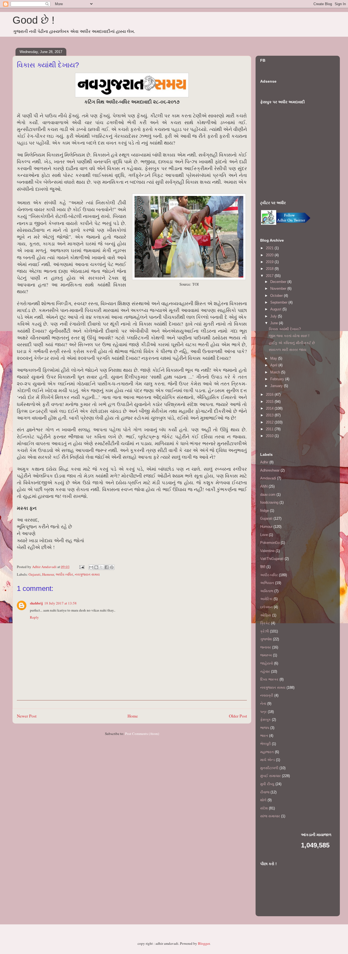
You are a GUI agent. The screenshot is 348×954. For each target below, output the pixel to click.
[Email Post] (81, 566)
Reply (34, 617)
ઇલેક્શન (266, 607)
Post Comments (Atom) (142, 733)
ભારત (264, 736)
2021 (270, 248)
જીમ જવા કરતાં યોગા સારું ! (289, 336)
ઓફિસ (265, 615)
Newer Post (26, 716)
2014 (270, 408)
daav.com (267, 494)
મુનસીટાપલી (269, 768)
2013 (270, 415)
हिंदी (262, 567)
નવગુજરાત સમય (87, 574)
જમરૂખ (266, 655)
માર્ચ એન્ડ (267, 760)
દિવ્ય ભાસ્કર (269, 679)
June (274, 323)
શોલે (263, 800)
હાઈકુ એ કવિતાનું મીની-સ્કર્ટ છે (292, 343)
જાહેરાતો (266, 663)
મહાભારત (267, 752)
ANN (264, 486)
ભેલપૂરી (265, 744)
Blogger (204, 943)
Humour (48, 574)
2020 (270, 255)
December (278, 282)
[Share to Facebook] (106, 567)
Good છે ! (34, 20)
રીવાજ (264, 792)
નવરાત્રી (266, 695)
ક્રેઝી (264, 631)
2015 (270, 402)
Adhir (264, 462)
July (274, 316)
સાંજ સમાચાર (270, 816)
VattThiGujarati (272, 559)
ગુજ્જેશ (266, 639)
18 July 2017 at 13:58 (60, 603)
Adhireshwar (269, 470)
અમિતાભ (266, 591)
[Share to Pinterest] (111, 567)
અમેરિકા (266, 599)
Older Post (238, 716)
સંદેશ (264, 808)
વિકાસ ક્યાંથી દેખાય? (285, 329)
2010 (270, 436)
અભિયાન (267, 583)
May (274, 358)
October (277, 296)
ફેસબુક (265, 720)
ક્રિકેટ (265, 623)
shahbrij (36, 603)
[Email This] (91, 567)
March (275, 372)
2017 (270, 276)
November (278, 288)
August (276, 309)
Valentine (267, 551)
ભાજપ (264, 728)
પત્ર (263, 712)
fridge (264, 511)
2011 (270, 429)
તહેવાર (265, 671)
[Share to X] (101, 567)
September (279, 302)
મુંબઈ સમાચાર (270, 776)
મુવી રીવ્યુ (267, 784)
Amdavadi (268, 478)
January (277, 386)
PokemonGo (270, 543)
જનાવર (265, 647)
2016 (270, 394)
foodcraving (269, 502)
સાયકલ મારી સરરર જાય (287, 350)
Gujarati (35, 574)
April (274, 365)
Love (264, 535)
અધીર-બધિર (64, 574)
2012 (270, 422)
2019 (270, 262)
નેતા (263, 704)
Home (133, 716)
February (277, 379)
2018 (270, 269)
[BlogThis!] (96, 567)
